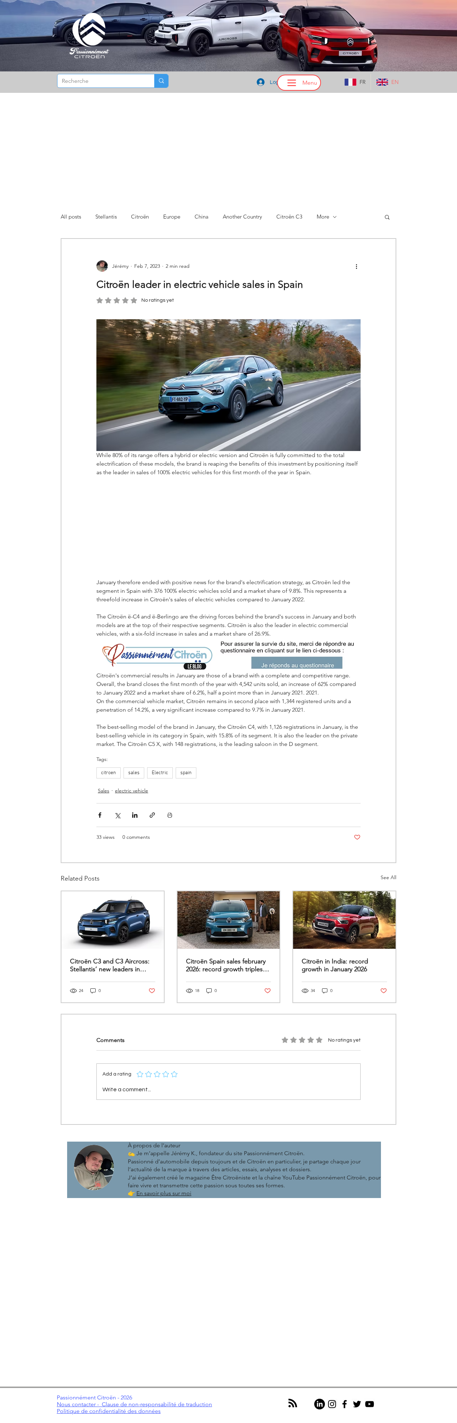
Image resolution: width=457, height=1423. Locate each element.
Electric (160, 773)
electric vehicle (131, 790)
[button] (387, 217)
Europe (171, 217)
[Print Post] (169, 815)
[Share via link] (152, 815)
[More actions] (356, 266)
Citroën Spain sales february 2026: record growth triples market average (226, 965)
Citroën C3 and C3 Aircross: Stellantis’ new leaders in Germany (110, 965)
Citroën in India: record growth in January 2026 (335, 965)
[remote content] (228, 527)
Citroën (140, 217)
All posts (71, 217)
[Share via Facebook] (99, 815)
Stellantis (106, 217)
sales (134, 773)
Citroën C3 (289, 217)
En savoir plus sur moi (163, 1193)
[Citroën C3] (112, 920)
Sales (103, 790)
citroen (108, 773)
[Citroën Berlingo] (228, 920)
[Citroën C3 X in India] (344, 920)
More (323, 217)
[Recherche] (161, 80)
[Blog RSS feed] (292, 1403)
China (202, 217)
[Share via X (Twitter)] (117, 815)
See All (388, 877)
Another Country (242, 217)
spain (186, 773)
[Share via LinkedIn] (134, 815)
